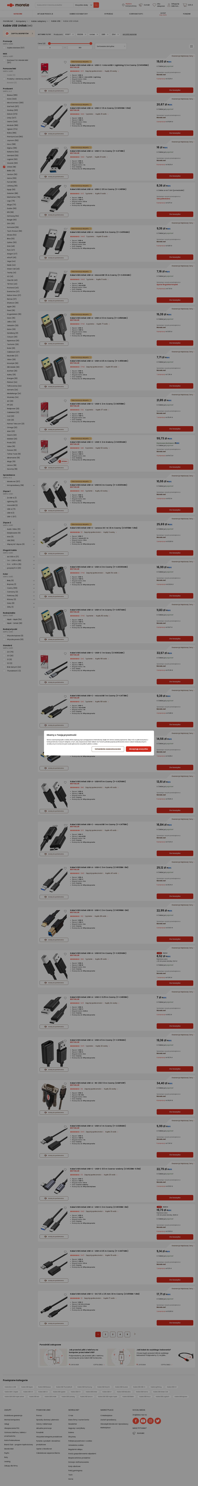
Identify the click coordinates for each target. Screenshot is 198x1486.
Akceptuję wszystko (138, 749)
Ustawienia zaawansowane (108, 749)
